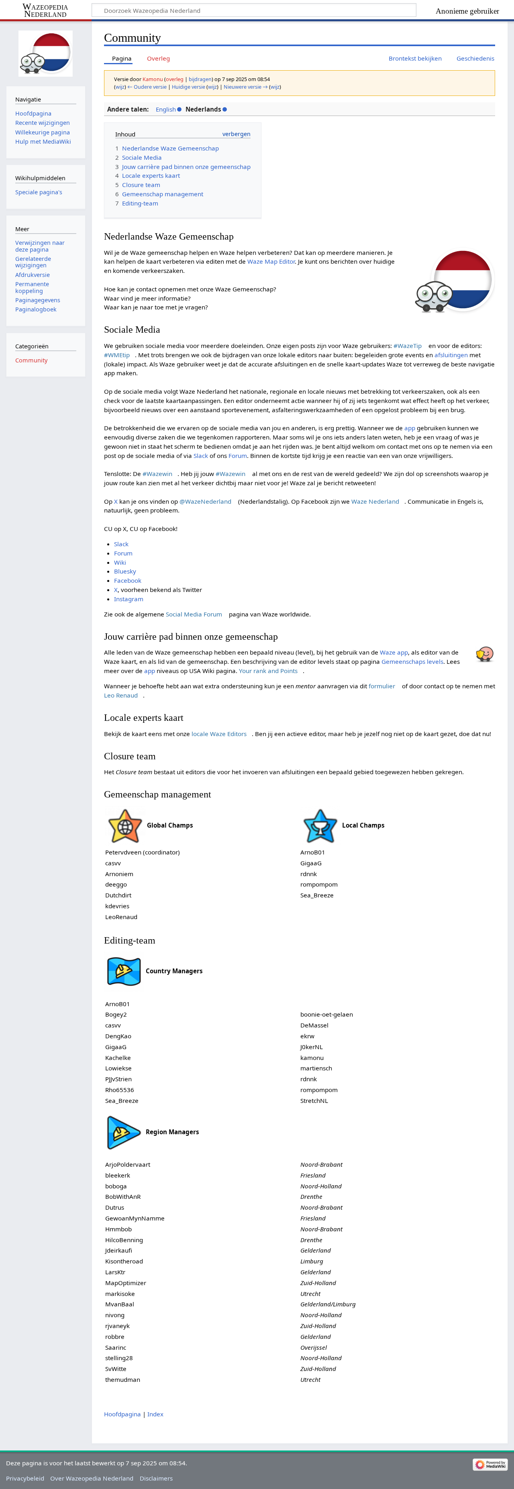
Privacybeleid (25, 1478)
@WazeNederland (205, 501)
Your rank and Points (268, 671)
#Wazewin (157, 474)
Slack (201, 456)
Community (31, 360)
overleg (175, 79)
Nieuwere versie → (246, 86)
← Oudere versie (147, 86)
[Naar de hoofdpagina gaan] (46, 53)
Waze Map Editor (271, 261)
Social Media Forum (194, 614)
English (166, 109)
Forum (237, 456)
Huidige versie (188, 86)
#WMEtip (117, 355)
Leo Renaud (121, 695)
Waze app (394, 652)
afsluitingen (451, 355)
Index (155, 1414)
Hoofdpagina (122, 1414)
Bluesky (125, 571)
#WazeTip (408, 346)
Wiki (120, 562)
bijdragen (200, 79)
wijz (120, 86)
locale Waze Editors (219, 734)
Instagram (128, 599)
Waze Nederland (375, 501)
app (409, 428)
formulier (382, 686)
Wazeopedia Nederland (45, 10)
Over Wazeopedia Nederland (91, 1478)
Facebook (127, 580)
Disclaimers (156, 1478)
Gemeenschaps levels (412, 661)
